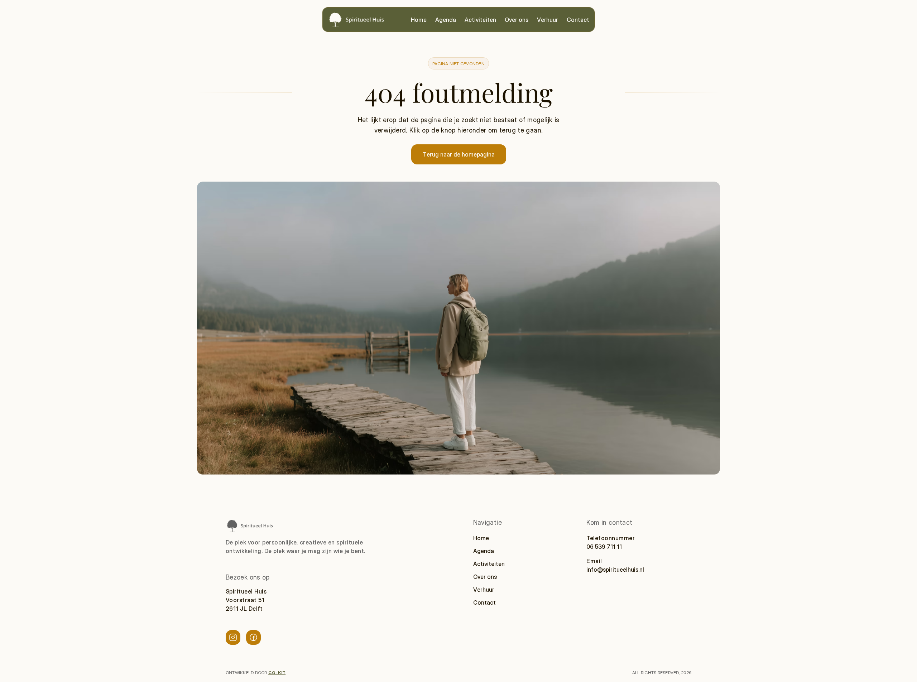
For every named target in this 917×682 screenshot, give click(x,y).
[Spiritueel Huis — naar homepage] (356, 19)
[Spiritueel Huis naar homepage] (250, 526)
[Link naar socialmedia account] (233, 637)
